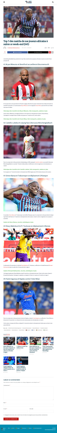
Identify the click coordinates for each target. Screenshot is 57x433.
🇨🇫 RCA (12, 428)
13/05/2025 (19, 349)
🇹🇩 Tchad (3, 429)
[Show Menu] (4, 2)
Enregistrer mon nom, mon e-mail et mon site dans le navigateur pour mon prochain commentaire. (26, 415)
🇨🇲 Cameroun (39, 330)
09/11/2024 (24, 47)
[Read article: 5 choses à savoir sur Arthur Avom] (22, 341)
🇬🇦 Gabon (46, 330)
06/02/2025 (19, 372)
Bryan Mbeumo (24, 105)
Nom (4, 402)
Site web (31, 408)
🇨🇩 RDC (33, 330)
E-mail (5, 408)
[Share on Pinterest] (50, 52)
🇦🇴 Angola (28, 330)
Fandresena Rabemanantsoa (14, 47)
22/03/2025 (45, 352)
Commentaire (6, 385)
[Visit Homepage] (28, 2)
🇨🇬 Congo (17, 428)
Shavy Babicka (24, 265)
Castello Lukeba (39, 162)
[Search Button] (53, 2)
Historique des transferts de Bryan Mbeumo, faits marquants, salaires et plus (25, 111)
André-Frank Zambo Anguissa (15, 328)
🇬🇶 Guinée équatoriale (37, 428)
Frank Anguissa (36, 318)
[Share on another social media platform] (52, 52)
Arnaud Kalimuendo (27, 328)
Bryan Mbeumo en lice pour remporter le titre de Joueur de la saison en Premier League (9, 349)
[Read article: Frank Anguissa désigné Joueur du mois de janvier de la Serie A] (9, 361)
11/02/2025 (6, 372)
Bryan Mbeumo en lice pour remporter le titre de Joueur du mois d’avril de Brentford (35, 349)
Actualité (29, 47)
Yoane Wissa (38, 105)
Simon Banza (12, 215)
